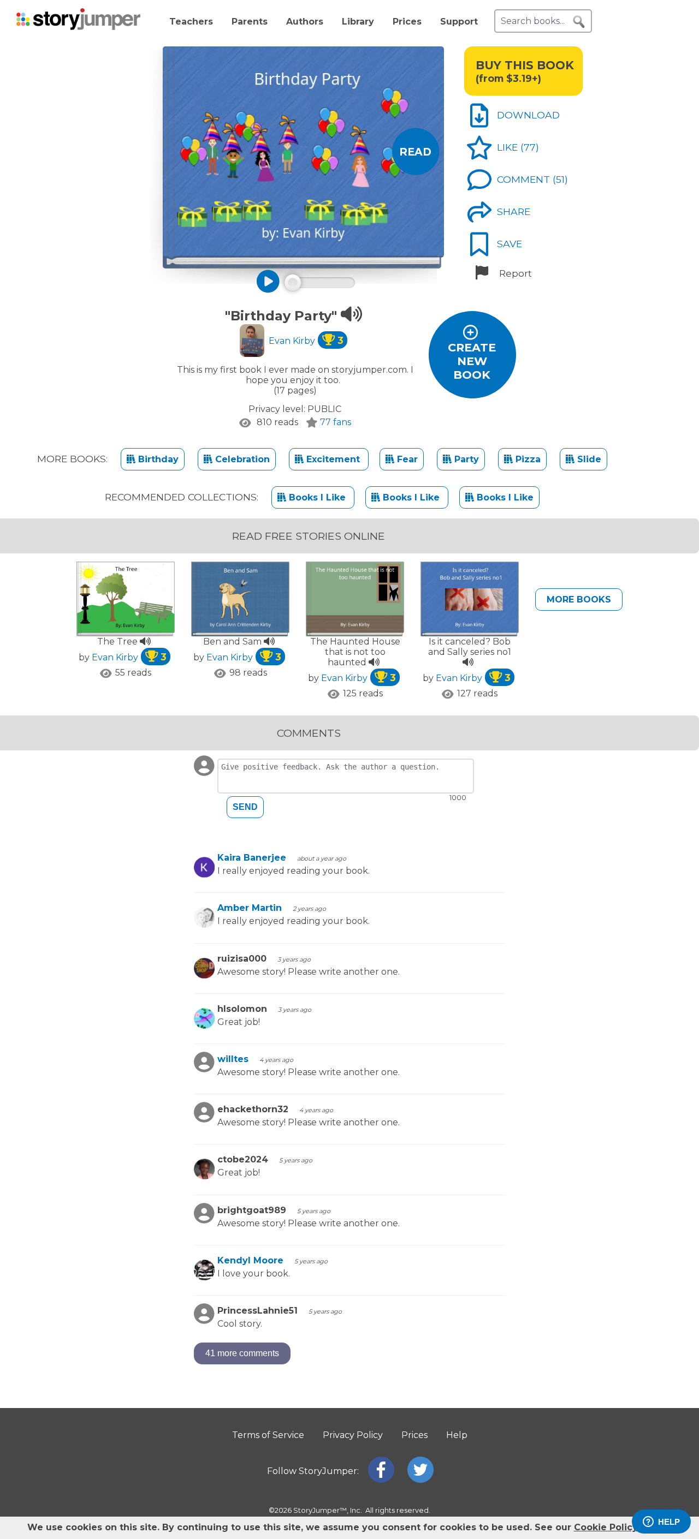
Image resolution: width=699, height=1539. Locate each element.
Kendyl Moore (250, 1260)
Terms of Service (268, 1435)
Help (456, 1435)
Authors (304, 21)
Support (459, 21)
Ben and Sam (233, 641)
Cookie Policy (605, 1527)
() (529, 147)
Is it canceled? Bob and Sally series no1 (469, 646)
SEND (245, 807)
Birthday (157, 459)
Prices (407, 21)
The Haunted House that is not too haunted (355, 651)
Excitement (333, 459)
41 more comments (242, 1353)
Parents (250, 21)
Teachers (191, 21)
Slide (587, 459)
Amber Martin (249, 908)
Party (465, 459)
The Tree (118, 641)
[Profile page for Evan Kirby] (252, 341)
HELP (669, 1521)
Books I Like (317, 497)
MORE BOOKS (579, 599)
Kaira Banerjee (251, 857)
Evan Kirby (306, 341)
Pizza (527, 459)
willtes (232, 1059)
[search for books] (578, 21)
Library (358, 21)
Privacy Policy (353, 1435)
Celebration (241, 459)
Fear (406, 459)
